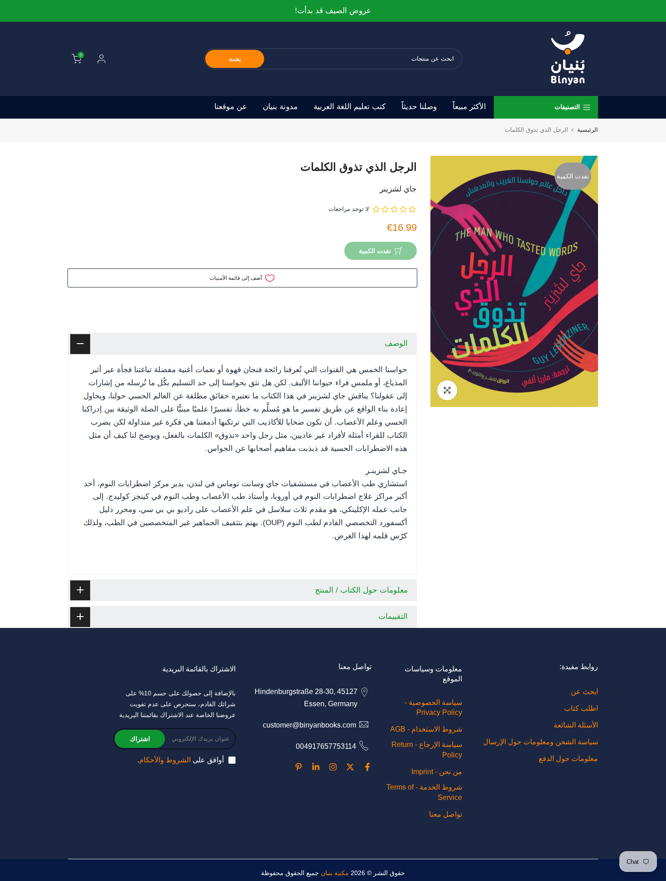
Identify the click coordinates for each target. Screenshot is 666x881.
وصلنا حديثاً (419, 106)
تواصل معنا (445, 814)
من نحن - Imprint (436, 772)
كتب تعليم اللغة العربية (350, 106)
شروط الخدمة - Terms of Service (424, 792)
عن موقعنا (230, 106)
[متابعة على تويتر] (350, 766)
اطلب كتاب (581, 708)
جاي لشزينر (398, 189)
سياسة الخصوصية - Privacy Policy (433, 707)
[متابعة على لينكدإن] (316, 766)
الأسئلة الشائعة (576, 725)
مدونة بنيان (280, 106)
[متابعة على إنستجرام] (333, 766)
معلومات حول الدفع (568, 758)
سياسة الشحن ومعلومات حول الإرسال (540, 742)
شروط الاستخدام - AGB (426, 729)
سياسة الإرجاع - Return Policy (426, 749)
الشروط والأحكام (165, 760)
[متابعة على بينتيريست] (298, 766)
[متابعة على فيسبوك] (367, 766)
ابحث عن (584, 691)
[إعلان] (333, 11)
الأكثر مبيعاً (469, 106)
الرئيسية (587, 130)
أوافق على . (180, 760)
